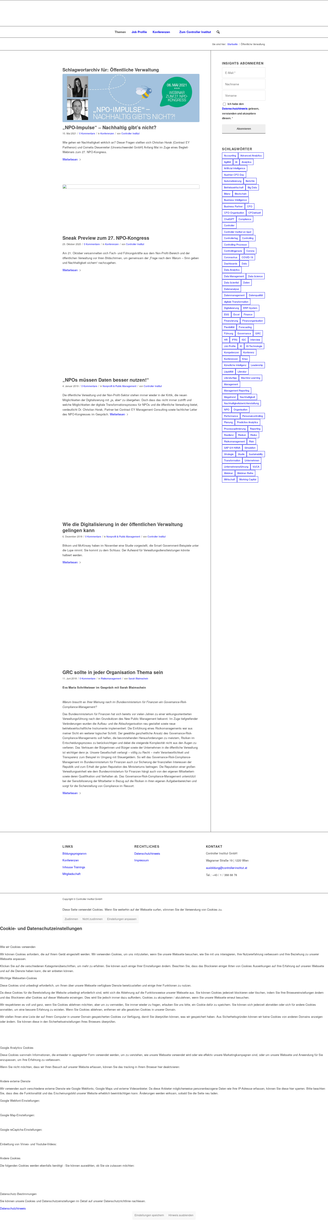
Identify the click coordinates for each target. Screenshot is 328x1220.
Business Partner (233, 206)
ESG (226, 314)
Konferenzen (107, 133)
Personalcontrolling (252, 416)
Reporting (255, 428)
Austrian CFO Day (234, 174)
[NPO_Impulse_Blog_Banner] (130, 98)
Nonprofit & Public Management (119, 386)
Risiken (242, 435)
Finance (248, 314)
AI (236, 162)
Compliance (245, 219)
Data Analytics (232, 269)
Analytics (246, 162)
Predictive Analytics (247, 422)
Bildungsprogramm (74, 853)
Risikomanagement (111, 678)
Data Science (255, 276)
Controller (229, 225)
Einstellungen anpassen (122, 919)
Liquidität (228, 371)
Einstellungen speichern (149, 1215)
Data (244, 263)
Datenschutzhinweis (235, 108)
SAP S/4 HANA (232, 447)
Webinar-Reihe (245, 473)
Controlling (247, 238)
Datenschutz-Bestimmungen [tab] (18, 1194)
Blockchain (241, 193)
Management (231, 384)
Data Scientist (231, 282)
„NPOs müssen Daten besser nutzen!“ (105, 379)
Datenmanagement (234, 295)
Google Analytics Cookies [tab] (16, 1047)
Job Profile (230, 346)
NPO (226, 409)
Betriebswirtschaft (233, 187)
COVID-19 (247, 257)
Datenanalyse (231, 289)
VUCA (256, 466)
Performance (231, 416)
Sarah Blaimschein (138, 678)
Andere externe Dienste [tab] (15, 1081)
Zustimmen (71, 919)
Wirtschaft (229, 479)
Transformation (232, 460)
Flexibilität (229, 327)
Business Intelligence (235, 200)
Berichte (250, 181)
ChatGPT (229, 219)
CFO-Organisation (234, 212)
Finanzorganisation (252, 320)
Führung (228, 333)
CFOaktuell (254, 212)
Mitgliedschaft (71, 874)
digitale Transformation (236, 301)
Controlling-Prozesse (235, 244)
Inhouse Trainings (73, 867)
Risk (251, 441)
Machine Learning (250, 377)
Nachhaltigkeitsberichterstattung (241, 403)
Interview (255, 339)
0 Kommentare (87, 133)
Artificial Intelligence (234, 168)
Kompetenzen (231, 352)
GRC (258, 333)
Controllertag (231, 238)
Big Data (252, 187)
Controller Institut (130, 133)
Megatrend (230, 397)
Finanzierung (231, 320)
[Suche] (217, 31)
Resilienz (229, 435)
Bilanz (227, 193)
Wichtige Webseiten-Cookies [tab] (18, 978)
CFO (249, 206)
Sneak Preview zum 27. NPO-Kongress (105, 237)
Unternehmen (252, 460)
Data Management (234, 276)
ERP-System (250, 308)
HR (226, 339)
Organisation (240, 409)
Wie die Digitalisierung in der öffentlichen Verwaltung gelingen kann (122, 527)
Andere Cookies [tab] (10, 1158)
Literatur (242, 371)
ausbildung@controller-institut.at (226, 868)
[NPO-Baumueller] (130, 336)
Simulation (250, 447)
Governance (244, 333)
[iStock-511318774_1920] (130, 628)
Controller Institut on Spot (237, 231)
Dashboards (230, 263)
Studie (241, 454)
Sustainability (256, 454)
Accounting (230, 155)
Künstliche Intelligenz (235, 365)
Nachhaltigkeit (247, 397)
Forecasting (245, 327)
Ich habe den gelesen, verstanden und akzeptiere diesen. (240, 111)
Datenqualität (256, 295)
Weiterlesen (70, 159)
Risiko (253, 435)
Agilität (227, 162)
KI (241, 346)
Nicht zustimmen (93, 919)
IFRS (234, 339)
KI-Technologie (254, 346)
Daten (246, 282)
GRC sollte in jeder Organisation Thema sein (112, 672)
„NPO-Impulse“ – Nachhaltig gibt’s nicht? (109, 127)
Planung (228, 422)
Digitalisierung (231, 308)
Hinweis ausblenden (180, 1215)
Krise (245, 358)
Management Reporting (236, 390)
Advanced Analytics (251, 155)
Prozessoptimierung (235, 428)
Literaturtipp (230, 377)
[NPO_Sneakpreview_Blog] (130, 208)
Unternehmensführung (236, 466)
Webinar (228, 473)
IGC (244, 339)
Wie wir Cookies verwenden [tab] (17, 947)
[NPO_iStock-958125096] (130, 480)
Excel (236, 314)
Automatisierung (232, 181)
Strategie (229, 454)
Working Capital (247, 479)
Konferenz (248, 352)
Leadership (257, 365)
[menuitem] (118, 31)
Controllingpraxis (233, 250)
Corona (250, 250)
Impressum (141, 860)
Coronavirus (230, 257)
